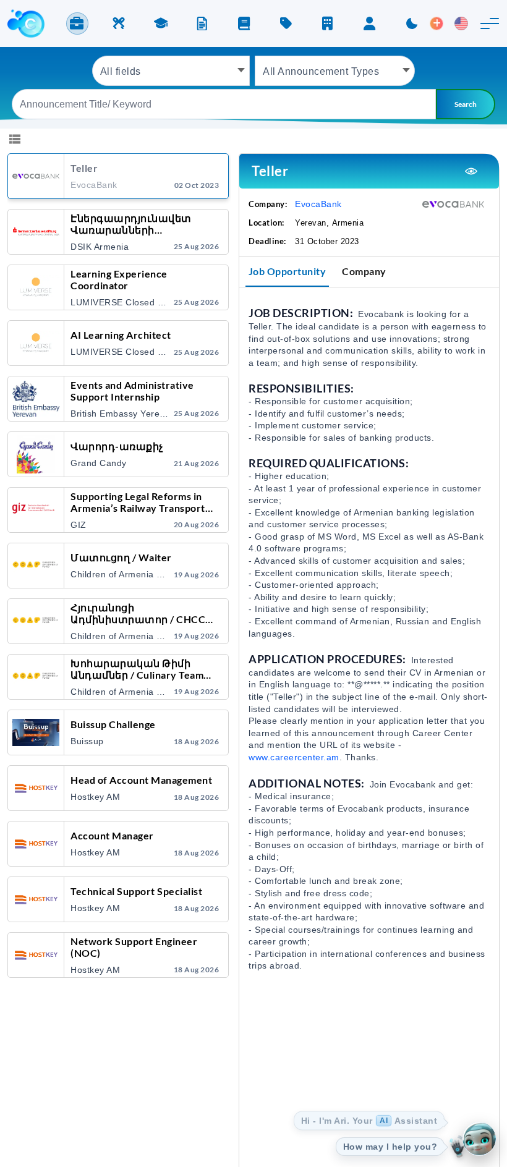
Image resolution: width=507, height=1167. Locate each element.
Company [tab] (364, 271)
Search (465, 104)
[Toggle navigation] (489, 23)
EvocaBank (318, 204)
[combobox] (171, 71)
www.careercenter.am (294, 757)
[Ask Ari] (479, 1139)
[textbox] (171, 70)
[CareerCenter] (26, 23)
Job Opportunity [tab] (287, 271)
